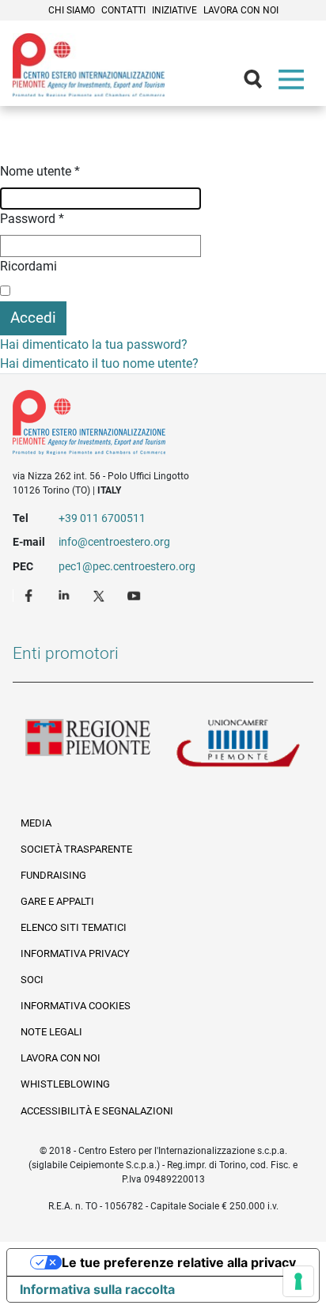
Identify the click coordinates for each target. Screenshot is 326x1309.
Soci (32, 980)
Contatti (123, 10)
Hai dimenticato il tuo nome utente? (99, 363)
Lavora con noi (241, 10)
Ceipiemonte (89, 64)
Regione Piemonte (87, 744)
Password (32, 218)
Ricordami (28, 266)
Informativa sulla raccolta (97, 1289)
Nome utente (40, 171)
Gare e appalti (57, 901)
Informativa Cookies (76, 1006)
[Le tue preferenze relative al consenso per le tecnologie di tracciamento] (298, 1281)
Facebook (30, 594)
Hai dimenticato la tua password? (94, 344)
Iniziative (174, 10)
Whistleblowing (65, 1084)
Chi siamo (71, 10)
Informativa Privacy (75, 953)
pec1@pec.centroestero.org (127, 566)
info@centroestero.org (114, 541)
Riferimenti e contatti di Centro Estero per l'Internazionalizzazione (148, 425)
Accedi (33, 317)
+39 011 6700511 (102, 518)
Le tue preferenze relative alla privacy (179, 1262)
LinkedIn (65, 594)
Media (36, 823)
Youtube (135, 594)
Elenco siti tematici (74, 927)
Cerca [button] (259, 83)
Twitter (100, 594)
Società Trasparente (76, 849)
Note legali (51, 1032)
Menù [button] (294, 83)
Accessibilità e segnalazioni (97, 1111)
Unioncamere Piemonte (238, 744)
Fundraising (53, 875)
